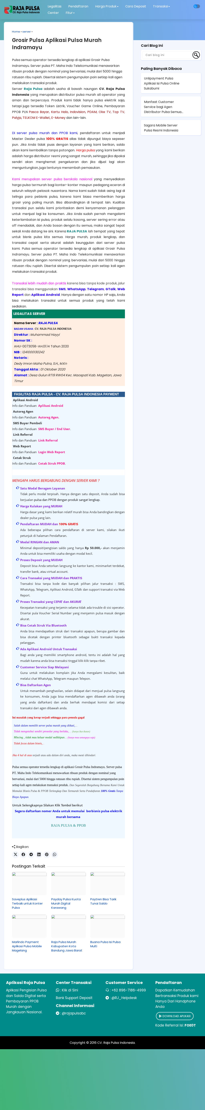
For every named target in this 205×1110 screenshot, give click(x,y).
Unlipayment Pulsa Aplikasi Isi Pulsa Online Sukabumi (161, 83)
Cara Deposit (135, 6)
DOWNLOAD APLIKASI (176, 1016)
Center (53, 12)
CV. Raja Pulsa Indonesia (116, 1042)
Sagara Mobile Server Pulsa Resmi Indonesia (161, 128)
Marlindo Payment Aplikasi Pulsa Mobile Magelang (27, 946)
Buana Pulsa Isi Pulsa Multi (105, 944)
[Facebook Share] (23, 854)
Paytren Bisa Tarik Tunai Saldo (103, 901)
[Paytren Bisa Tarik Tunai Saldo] (107, 883)
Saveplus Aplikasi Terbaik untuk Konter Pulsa (27, 903)
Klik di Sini (70, 990)
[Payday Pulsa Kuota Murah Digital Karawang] (68, 883)
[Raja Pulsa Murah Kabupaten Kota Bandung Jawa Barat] (68, 926)
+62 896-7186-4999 (129, 990)
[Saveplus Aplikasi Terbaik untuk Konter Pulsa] (29, 883)
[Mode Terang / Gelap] (197, 6)
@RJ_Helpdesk (124, 997)
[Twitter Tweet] (15, 854)
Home (16, 32)
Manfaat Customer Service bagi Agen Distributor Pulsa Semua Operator (162, 107)
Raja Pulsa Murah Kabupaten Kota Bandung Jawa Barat (66, 946)
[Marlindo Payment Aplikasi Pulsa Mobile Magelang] (29, 926)
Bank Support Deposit (74, 997)
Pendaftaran (78, 6)
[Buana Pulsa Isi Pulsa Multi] (107, 926)
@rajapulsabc (74, 1013)
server (26, 32)
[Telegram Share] (31, 854)
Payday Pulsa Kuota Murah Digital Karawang (66, 903)
